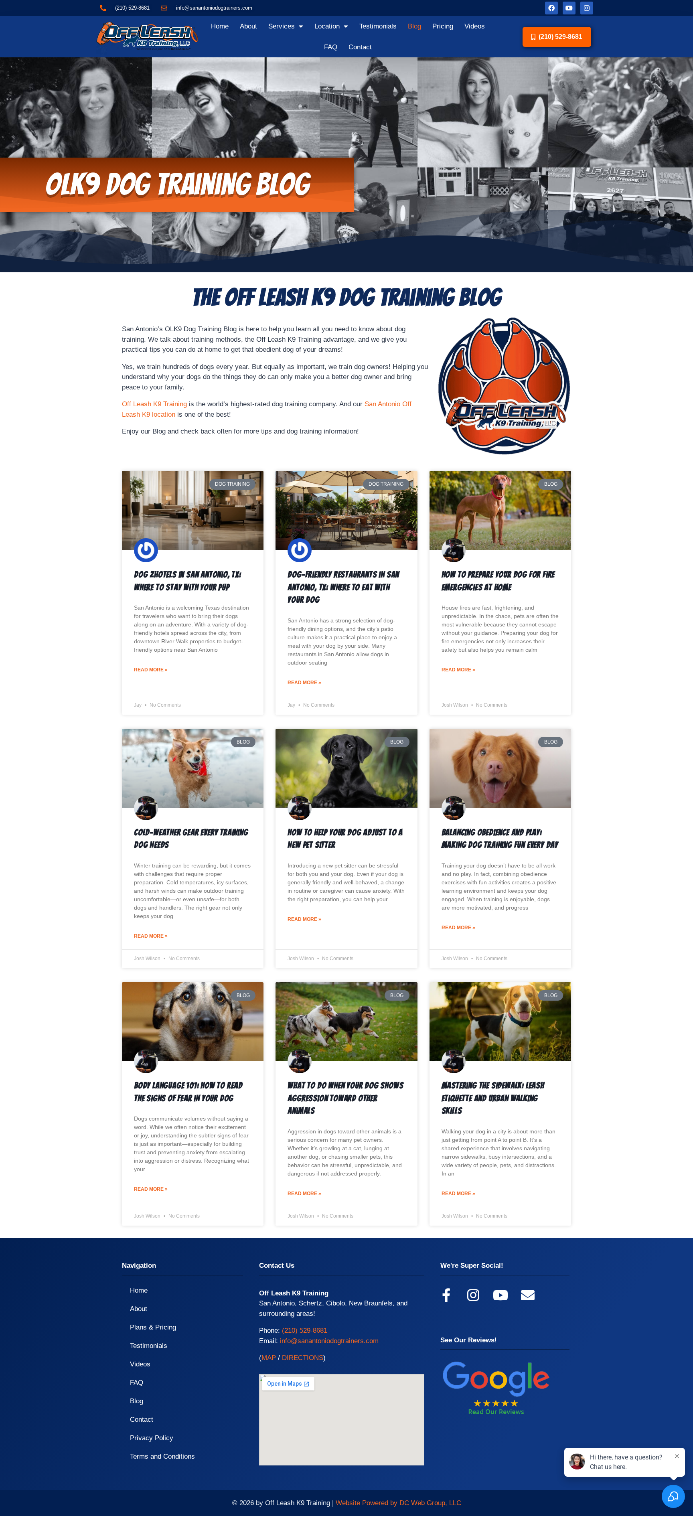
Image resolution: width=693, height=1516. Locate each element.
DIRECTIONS (302, 1358)
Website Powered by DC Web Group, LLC (398, 1503)
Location (327, 26)
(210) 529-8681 (304, 1330)
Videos (474, 26)
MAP (268, 1358)
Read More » (151, 670)
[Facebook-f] (446, 1295)
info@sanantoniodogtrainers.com (329, 1341)
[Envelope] (527, 1295)
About (248, 26)
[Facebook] (551, 8)
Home (220, 26)
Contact (360, 47)
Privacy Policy (151, 1438)
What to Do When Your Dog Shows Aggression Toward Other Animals (345, 1098)
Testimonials (378, 26)
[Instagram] (586, 8)
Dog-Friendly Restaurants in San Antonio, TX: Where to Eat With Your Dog (343, 587)
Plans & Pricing (153, 1327)
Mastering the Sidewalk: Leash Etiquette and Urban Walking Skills (493, 1098)
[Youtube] (569, 8)
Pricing (442, 26)
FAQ (330, 47)
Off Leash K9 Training (154, 404)
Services (281, 26)
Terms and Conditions (162, 1456)
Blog (414, 26)
